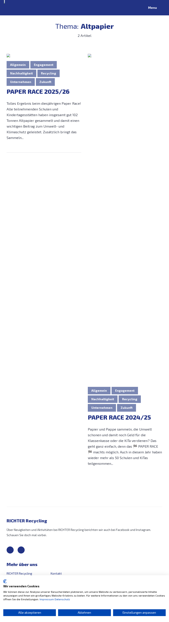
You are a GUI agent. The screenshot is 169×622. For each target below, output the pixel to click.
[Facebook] (10, 549)
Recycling (48, 73)
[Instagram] (21, 549)
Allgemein (18, 65)
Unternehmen (20, 82)
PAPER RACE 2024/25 (119, 417)
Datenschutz (62, 599)
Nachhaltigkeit (21, 73)
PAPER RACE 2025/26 (38, 91)
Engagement (43, 65)
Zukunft (45, 82)
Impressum (47, 599)
